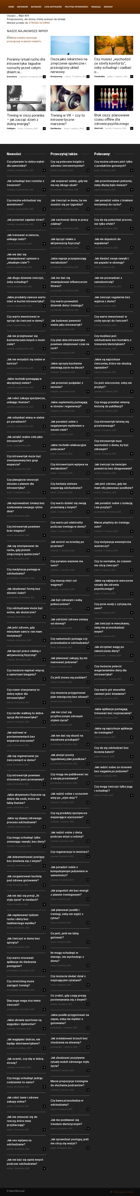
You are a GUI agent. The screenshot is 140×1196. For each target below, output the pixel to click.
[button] (129, 6)
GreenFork (12, 76)
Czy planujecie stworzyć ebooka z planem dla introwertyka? (23, 484)
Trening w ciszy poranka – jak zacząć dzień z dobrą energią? (25, 119)
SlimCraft (98, 128)
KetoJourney (56, 76)
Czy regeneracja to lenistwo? (70, 851)
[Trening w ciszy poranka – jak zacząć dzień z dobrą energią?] (26, 98)
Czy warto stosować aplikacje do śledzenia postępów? (21, 962)
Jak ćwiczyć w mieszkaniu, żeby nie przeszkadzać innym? (112, 627)
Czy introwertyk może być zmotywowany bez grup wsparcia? (24, 460)
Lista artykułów (53, 6)
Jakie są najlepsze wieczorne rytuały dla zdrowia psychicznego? (113, 584)
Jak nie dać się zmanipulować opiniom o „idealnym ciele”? (23, 258)
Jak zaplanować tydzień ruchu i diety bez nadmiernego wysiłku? (22, 919)
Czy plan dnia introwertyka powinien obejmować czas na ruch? (70, 344)
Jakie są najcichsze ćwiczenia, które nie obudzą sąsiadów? (112, 363)
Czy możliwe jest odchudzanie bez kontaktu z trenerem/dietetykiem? (112, 340)
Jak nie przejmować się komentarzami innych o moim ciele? (26, 340)
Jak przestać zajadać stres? (25, 219)
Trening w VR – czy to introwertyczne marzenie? (68, 119)
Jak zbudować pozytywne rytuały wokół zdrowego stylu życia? (70, 1062)
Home (11, 6)
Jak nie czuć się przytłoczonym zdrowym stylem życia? (67, 716)
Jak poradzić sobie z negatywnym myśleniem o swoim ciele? (67, 425)
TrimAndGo (99, 76)
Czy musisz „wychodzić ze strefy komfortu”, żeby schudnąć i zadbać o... (112, 65)
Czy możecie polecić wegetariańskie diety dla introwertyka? (110, 670)
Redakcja (96, 6)
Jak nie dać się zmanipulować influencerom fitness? (69, 282)
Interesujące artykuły (123, 1191)
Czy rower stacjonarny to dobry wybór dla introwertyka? (23, 694)
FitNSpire (11, 128)
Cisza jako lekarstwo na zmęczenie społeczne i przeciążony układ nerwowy (69, 65)
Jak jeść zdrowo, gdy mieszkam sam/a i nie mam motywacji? (24, 631)
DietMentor (56, 128)
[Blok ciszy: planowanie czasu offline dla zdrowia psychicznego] (113, 98)
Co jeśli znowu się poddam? (69, 677)
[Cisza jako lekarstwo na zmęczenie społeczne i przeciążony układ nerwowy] (70, 45)
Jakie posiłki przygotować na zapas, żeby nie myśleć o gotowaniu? (70, 1019)
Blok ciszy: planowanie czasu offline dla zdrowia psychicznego (111, 119)
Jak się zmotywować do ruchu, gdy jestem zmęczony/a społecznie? (23, 550)
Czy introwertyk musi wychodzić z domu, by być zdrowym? (111, 445)
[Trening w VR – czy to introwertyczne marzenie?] (70, 98)
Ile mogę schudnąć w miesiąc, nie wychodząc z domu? (67, 957)
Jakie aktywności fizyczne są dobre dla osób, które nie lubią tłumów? (26, 799)
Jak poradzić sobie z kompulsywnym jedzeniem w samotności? (69, 871)
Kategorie (36, 6)
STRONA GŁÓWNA (39, 22)
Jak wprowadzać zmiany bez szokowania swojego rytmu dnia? (26, 507)
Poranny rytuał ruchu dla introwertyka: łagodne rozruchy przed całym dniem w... (26, 65)
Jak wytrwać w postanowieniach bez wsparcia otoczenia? (21, 736)
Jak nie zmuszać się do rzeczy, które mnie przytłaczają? (22, 1121)
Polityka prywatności (76, 6)
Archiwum (22, 6)
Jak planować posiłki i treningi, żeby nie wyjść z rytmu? (67, 914)
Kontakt (108, 6)
